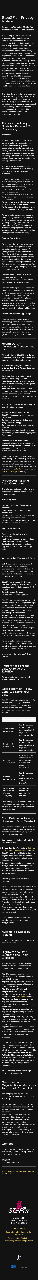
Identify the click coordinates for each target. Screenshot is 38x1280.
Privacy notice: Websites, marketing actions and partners (19, 1239)
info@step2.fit (8, 865)
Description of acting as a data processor (19, 1233)
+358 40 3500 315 (19, 1220)
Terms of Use (19, 1228)
